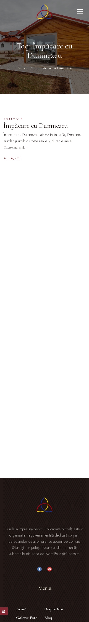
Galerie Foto (26, 617)
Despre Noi (53, 608)
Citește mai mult (14, 147)
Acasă (21, 608)
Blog (48, 617)
